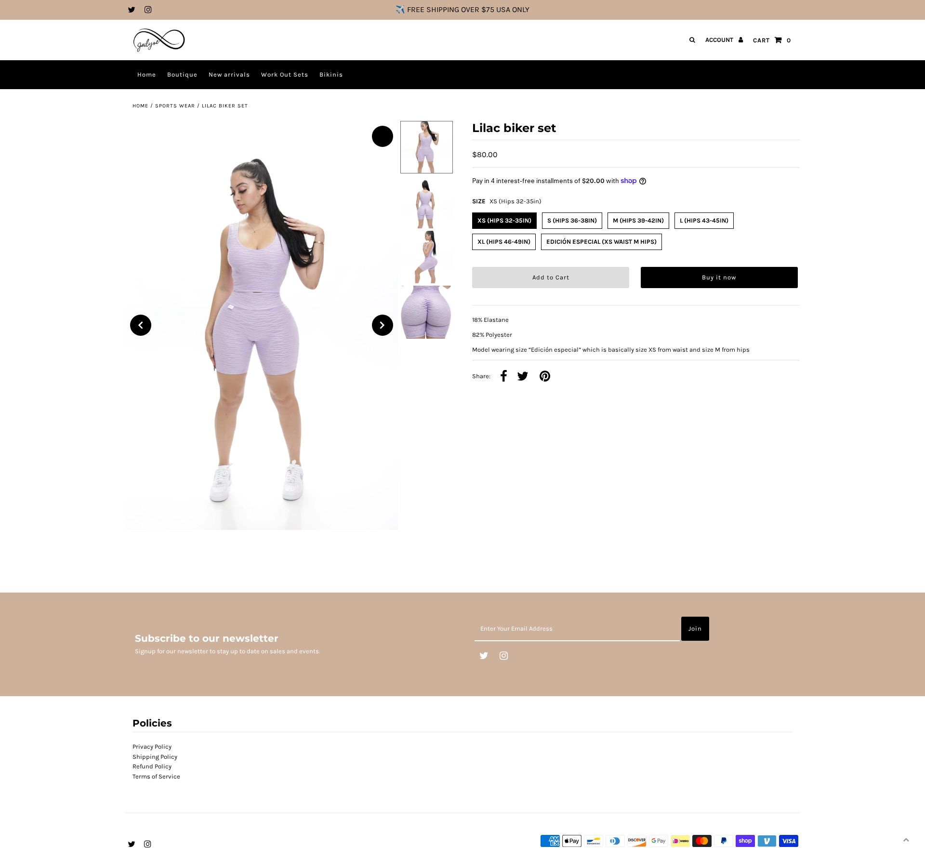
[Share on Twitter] (523, 377)
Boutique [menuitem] (182, 74)
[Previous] (140, 325)
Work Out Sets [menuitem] (284, 74)
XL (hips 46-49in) (503, 241)
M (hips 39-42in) (638, 220)
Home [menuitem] (146, 74)
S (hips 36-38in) (572, 220)
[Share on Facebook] (503, 377)
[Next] (382, 325)
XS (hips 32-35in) (504, 220)
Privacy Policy (152, 746)
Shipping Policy (154, 756)
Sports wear (175, 106)
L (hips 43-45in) (704, 220)
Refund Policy (152, 766)
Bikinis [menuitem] (331, 74)
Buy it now (719, 277)
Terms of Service (156, 776)
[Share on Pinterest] (545, 377)
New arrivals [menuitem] (229, 74)
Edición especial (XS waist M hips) (601, 241)
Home (140, 106)
